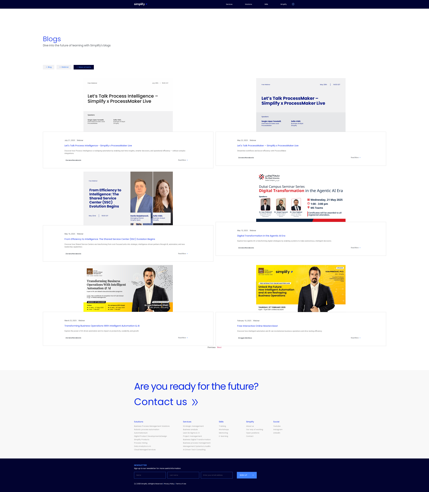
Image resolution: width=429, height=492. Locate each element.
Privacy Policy (169, 484)
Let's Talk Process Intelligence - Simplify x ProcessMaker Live (98, 145)
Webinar (80, 140)
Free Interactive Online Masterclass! (257, 325)
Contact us (160, 401)
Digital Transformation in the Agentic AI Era (261, 235)
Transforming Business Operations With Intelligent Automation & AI (102, 325)
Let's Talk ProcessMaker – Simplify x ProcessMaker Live (268, 145)
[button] (293, 4)
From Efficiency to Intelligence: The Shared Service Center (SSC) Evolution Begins (109, 239)
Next (219, 347)
